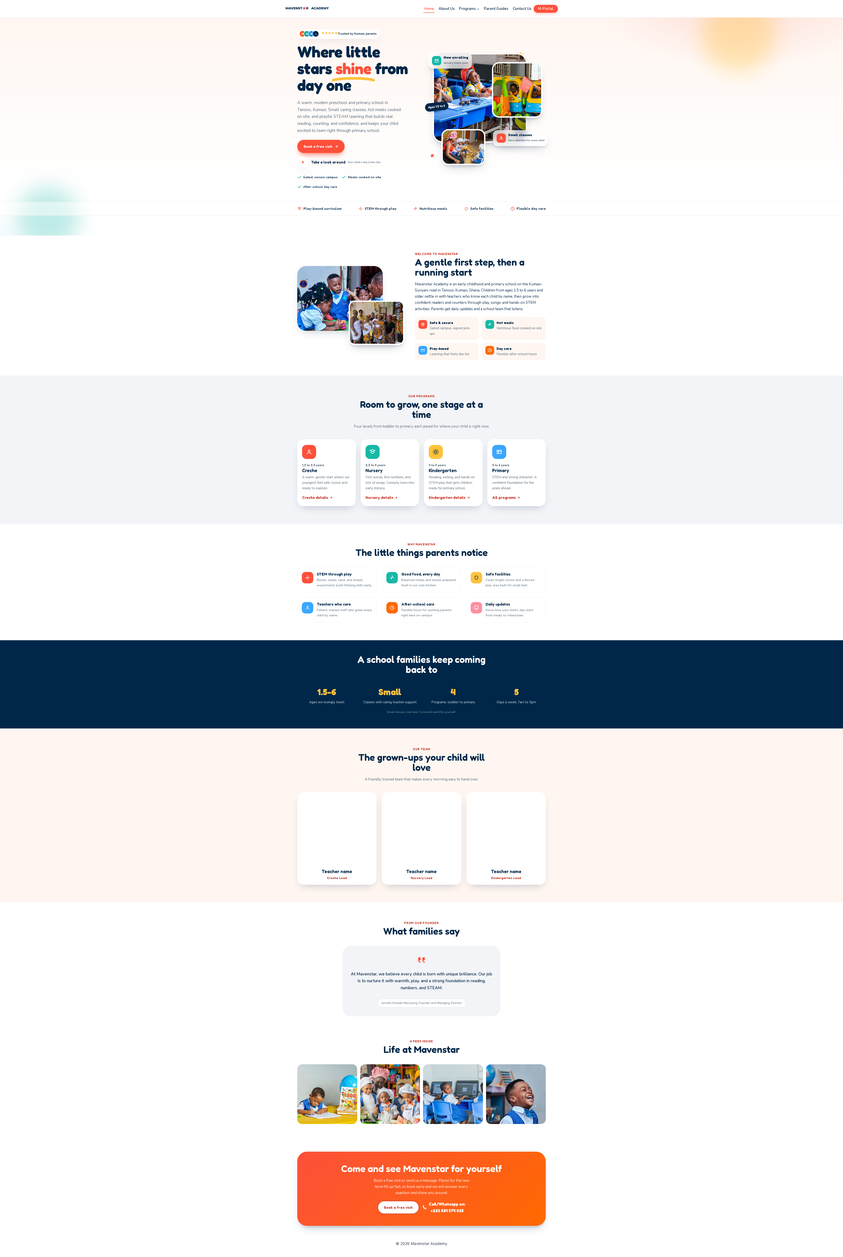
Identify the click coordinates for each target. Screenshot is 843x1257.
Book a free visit (398, 1207)
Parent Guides (496, 8)
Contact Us (522, 8)
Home (429, 8)
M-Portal (545, 8)
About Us (447, 8)
